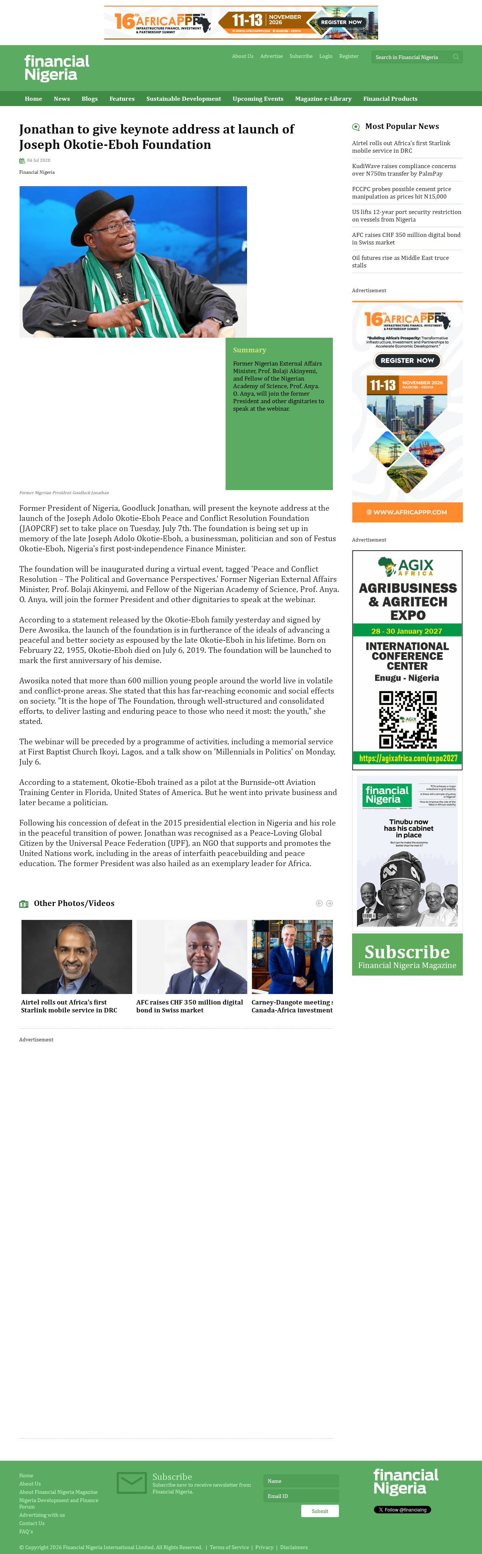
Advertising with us (42, 1515)
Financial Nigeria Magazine (407, 955)
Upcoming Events (258, 98)
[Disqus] (176, 1144)
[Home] (57, 84)
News (62, 98)
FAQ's (26, 1531)
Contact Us (31, 1523)
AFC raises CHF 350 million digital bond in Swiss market (189, 1006)
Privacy (264, 1547)
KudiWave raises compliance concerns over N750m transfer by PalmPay (404, 169)
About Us (242, 56)
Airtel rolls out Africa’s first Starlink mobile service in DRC (69, 1006)
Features (122, 98)
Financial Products (390, 98)
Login (326, 56)
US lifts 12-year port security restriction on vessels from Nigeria (406, 215)
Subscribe (301, 56)
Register (348, 56)
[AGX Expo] (407, 768)
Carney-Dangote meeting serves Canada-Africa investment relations (307, 1006)
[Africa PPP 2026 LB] (241, 37)
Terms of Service (229, 1547)
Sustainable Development (183, 98)
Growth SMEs (44, 113)
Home (33, 98)
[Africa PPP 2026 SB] (407, 520)
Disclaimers (294, 1547)
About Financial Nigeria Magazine (58, 1492)
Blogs (90, 98)
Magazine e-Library (323, 98)
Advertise (271, 56)
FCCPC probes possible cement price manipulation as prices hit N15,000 (401, 192)
